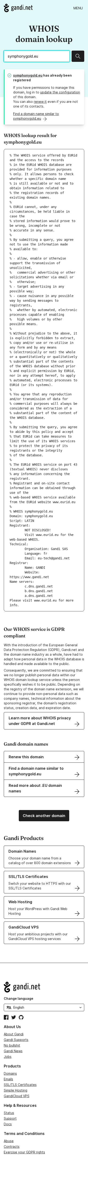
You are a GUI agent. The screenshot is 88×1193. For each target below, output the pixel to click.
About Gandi (13, 1034)
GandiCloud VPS (16, 1096)
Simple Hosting (15, 1090)
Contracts (11, 1146)
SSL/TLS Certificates (20, 1085)
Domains (10, 1073)
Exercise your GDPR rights (24, 1152)
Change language (18, 998)
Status (9, 1113)
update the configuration (60, 92)
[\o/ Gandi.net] (44, 987)
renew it (40, 102)
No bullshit (12, 1045)
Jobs (7, 1057)
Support (10, 1118)
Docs (8, 1124)
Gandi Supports (16, 1040)
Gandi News (13, 1051)
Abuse (9, 1141)
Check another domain (44, 815)
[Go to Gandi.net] (18, 8)
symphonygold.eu (27, 75)
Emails (8, 1079)
